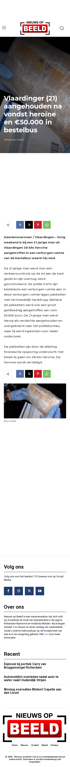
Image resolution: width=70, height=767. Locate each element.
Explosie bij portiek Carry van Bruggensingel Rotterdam (25, 665)
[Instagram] (18, 591)
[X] (29, 225)
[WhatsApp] (47, 225)
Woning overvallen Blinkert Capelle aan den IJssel (32, 691)
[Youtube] (40, 591)
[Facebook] (20, 225)
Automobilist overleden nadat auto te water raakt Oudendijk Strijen (31, 678)
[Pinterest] (38, 225)
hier (46, 634)
